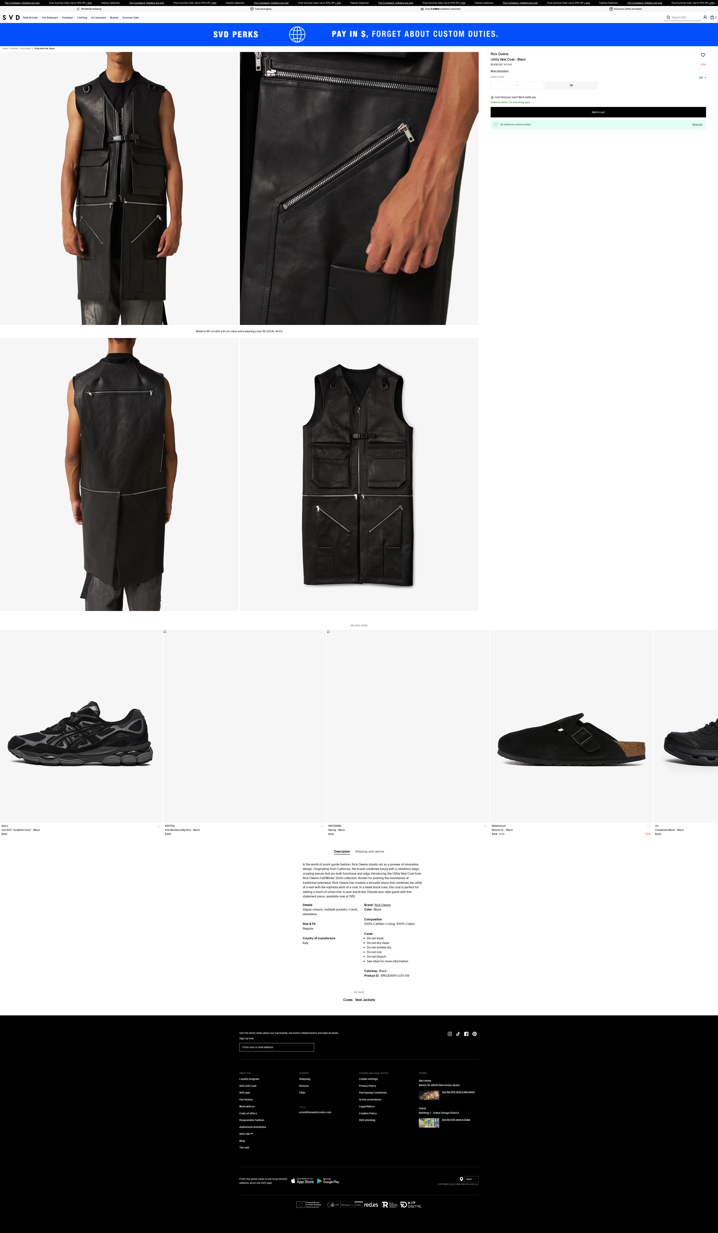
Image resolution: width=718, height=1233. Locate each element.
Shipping (304, 1079)
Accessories (98, 17)
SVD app (244, 1092)
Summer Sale (130, 17)
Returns (304, 1086)
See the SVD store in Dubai (456, 1119)
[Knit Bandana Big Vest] (244, 726)
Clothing (82, 17)
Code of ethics (248, 1113)
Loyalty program (249, 1079)
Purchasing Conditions (373, 1092)
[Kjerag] (408, 726)
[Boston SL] (571, 726)
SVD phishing (367, 1120)
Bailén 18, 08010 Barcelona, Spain (439, 1085)
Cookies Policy (368, 1113)
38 (571, 85)
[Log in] (705, 17)
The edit (244, 1147)
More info (697, 124)
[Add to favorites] (703, 55)
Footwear (67, 17)
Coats (347, 1000)
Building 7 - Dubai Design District (439, 1112)
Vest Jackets (365, 1000)
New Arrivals (30, 17)
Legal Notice (367, 1106)
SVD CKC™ (246, 1134)
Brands (114, 17)
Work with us (246, 1106)
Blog (242, 1141)
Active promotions (370, 1099)
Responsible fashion (251, 1120)
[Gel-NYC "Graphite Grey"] (81, 726)
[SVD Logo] (11, 17)
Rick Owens (26, 48)
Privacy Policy (367, 1086)
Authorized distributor (252, 1127)
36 (517, 85)
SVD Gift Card (247, 1086)
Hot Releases (50, 17)
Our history (246, 1099)
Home (5, 48)
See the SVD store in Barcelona (458, 1092)
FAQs (302, 1092)
